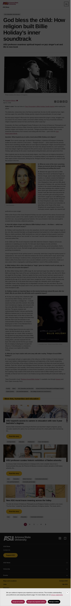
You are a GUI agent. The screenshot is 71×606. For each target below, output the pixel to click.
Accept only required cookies (36, 601)
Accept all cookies (18, 601)
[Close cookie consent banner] (67, 593)
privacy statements (57, 595)
